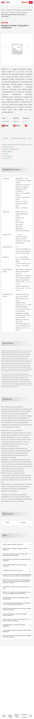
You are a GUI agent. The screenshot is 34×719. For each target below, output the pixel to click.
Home (3, 10)
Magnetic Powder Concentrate (18, 12)
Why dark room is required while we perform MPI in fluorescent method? (17, 636)
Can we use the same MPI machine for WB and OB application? (16, 630)
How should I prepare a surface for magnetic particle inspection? (15, 614)
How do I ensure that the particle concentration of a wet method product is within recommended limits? (17, 575)
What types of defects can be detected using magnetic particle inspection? (15, 554)
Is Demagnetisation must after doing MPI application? (14, 625)
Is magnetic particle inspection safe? (13, 570)
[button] (5, 47)
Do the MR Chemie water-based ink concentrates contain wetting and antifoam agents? (16, 603)
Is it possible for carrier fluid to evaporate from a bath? (16, 587)
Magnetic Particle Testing (14, 10)
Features (5, 138)
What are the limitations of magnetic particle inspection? (15, 565)
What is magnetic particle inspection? (13, 544)
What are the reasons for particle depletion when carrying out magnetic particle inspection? (16, 592)
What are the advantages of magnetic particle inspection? (15, 549)
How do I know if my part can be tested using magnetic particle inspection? (15, 620)
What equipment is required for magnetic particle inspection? (16, 560)
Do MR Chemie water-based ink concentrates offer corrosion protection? (17, 609)
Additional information (18, 138)
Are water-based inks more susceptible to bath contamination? (15, 598)
